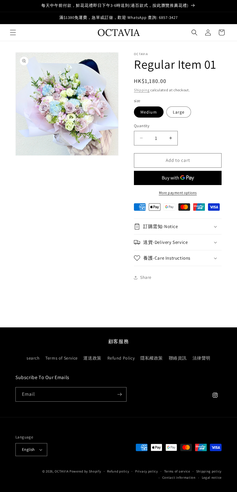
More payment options (178, 192)
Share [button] (146, 277)
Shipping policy (209, 471)
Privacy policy (146, 471)
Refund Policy (121, 358)
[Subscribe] (119, 394)
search (33, 358)
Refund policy (118, 471)
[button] (13, 32)
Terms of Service (61, 358)
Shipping (142, 90)
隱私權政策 (151, 358)
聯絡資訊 (178, 358)
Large (179, 112)
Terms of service (177, 471)
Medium (148, 112)
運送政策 (92, 358)
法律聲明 (201, 358)
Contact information (179, 477)
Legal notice (212, 477)
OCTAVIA (62, 471)
